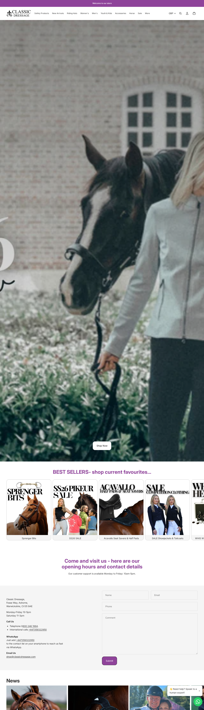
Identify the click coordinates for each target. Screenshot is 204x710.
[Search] (180, 13)
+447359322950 (38, 629)
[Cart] (194, 13)
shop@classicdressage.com (21, 656)
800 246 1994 (30, 626)
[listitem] (147, 13)
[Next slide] (194, 509)
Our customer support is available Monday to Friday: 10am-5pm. (102, 573)
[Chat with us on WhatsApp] (197, 701)
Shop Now (102, 445)
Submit (109, 660)
